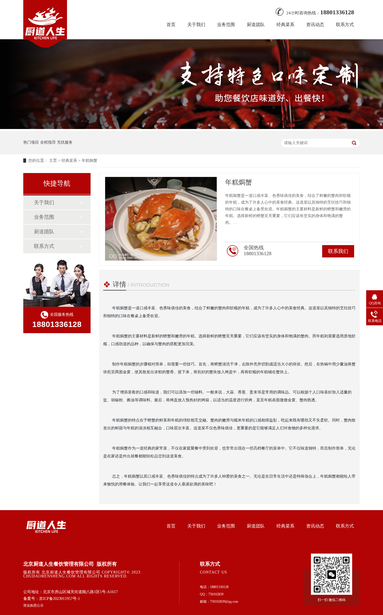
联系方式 (345, 24)
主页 (53, 160)
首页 (171, 24)
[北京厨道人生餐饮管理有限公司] (45, 46)
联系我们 (338, 251)
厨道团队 (256, 24)
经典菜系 (285, 24)
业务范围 (226, 24)
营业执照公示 (33, 605)
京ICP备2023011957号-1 (59, 598)
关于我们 (196, 24)
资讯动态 (315, 24)
